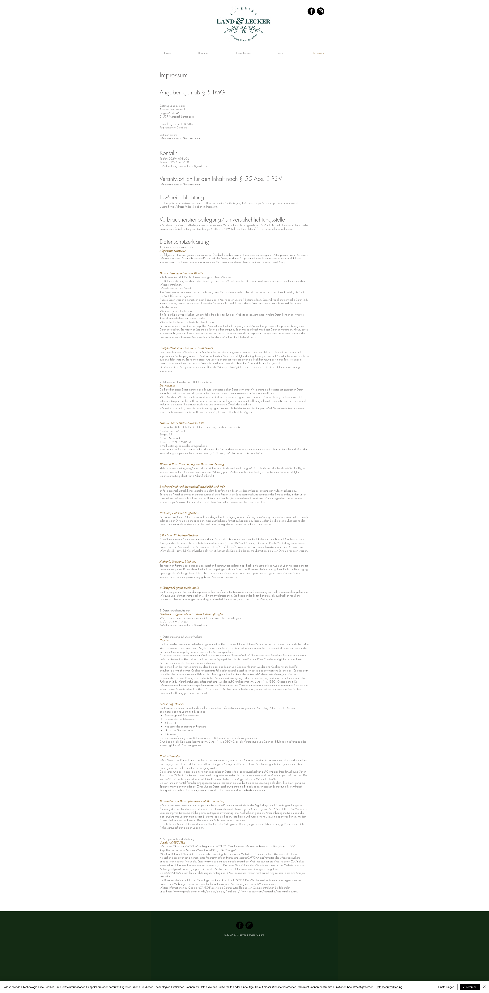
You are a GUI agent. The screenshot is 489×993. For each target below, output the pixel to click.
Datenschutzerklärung (389, 987)
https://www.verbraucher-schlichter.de (270, 229)
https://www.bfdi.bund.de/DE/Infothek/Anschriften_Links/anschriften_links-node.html (218, 502)
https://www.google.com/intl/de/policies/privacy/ (196, 891)
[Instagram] (320, 11)
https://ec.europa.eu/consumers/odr (277, 203)
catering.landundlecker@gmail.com (187, 445)
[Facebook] (311, 11)
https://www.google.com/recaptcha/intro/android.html (264, 891)
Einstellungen (446, 987)
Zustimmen (470, 987)
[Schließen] (484, 987)
